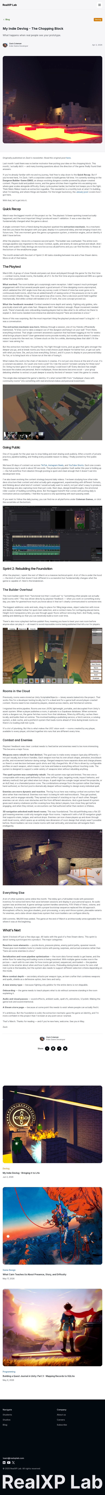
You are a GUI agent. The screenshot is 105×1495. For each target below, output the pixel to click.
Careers (61, 1419)
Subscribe (62, 1424)
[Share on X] (47, 1048)
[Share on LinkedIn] (53, 1048)
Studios (6, 1419)
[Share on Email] (65, 1048)
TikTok (44, 465)
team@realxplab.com (13, 1458)
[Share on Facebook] (59, 1048)
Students (7, 1414)
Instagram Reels (56, 465)
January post (82, 192)
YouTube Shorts (76, 465)
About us (61, 1414)
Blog (5, 1424)
